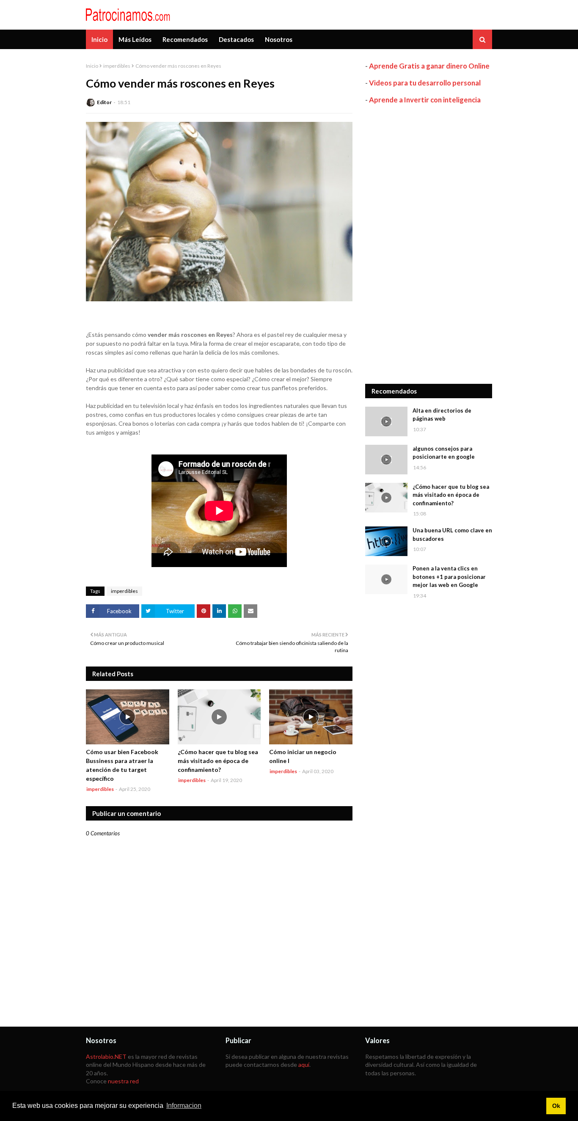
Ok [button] (556, 1105)
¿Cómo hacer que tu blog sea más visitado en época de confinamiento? (218, 760)
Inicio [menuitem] (99, 39)
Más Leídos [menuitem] (134, 39)
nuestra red (123, 1081)
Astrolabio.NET (106, 1056)
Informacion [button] (183, 1105)
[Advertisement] (428, 244)
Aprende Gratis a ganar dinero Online (429, 65)
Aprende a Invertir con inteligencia (425, 99)
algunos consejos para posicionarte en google (444, 452)
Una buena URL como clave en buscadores (452, 534)
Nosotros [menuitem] (278, 39)
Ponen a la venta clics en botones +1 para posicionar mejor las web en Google (449, 576)
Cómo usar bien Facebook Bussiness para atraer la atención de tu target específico (122, 765)
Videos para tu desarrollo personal (425, 82)
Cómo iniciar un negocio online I (302, 756)
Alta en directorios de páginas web (442, 414)
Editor (104, 102)
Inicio (92, 66)
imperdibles (116, 66)
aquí (303, 1064)
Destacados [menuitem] (236, 39)
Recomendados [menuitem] (185, 39)
